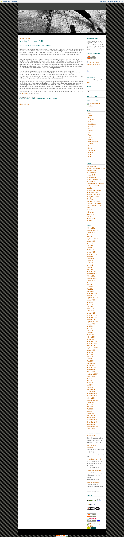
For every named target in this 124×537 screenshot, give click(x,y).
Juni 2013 (90, 243)
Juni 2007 (90, 380)
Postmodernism (93, 141)
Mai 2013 (90, 245)
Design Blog (91, 218)
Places (90, 135)
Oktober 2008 (91, 346)
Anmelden (103, 1)
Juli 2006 (90, 404)
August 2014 (91, 232)
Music (90, 128)
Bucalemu (25, 93)
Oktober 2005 (91, 424)
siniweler (15, 1)
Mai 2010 (90, 306)
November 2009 (92, 317)
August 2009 (91, 324)
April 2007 (90, 385)
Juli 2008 (90, 352)
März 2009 (90, 335)
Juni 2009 (90, 328)
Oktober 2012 (91, 256)
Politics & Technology (94, 205)
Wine (89, 155)
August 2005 (91, 428)
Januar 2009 (91, 339)
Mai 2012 (90, 267)
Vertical (90, 152)
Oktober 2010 (91, 295)
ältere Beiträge (24, 104)
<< (122, 1)
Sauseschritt (91, 175)
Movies (90, 126)
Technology (91, 150)
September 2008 (92, 348)
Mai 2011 (90, 285)
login (88, 82)
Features (91, 120)
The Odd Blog (91, 170)
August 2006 (91, 402)
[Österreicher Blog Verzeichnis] (96, 526)
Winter (90, 157)
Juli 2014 (90, 234)
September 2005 (92, 426)
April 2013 (90, 248)
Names (90, 131)
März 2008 (90, 361)
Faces (90, 117)
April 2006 (90, 411)
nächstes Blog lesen (114, 1)
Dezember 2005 (92, 420)
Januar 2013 (91, 252)
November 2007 (92, 370)
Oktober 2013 (91, 237)
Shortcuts (91, 146)
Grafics (90, 122)
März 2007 (90, 387)
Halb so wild (91, 436)
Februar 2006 (91, 415)
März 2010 (90, 309)
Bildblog (89, 216)
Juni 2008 (90, 354)
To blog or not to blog (93, 186)
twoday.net (6, 1)
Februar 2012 (91, 269)
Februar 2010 (91, 311)
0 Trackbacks (52, 98)
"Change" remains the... (94, 471)
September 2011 (92, 278)
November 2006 (92, 396)
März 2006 (90, 413)
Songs (90, 148)
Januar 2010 (91, 313)
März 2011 (90, 289)
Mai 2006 (90, 409)
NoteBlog (90, 199)
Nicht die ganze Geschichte (96, 168)
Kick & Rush (92, 124)
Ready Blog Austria (93, 197)
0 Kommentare (24, 98)
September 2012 (92, 258)
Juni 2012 (90, 265)
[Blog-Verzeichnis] (91, 519)
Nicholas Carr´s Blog (93, 194)
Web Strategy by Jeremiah (95, 184)
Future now (90, 212)
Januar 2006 (91, 418)
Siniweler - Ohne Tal (94, 38)
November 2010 (92, 293)
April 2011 (90, 287)
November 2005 (92, 422)
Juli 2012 (90, 263)
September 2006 (92, 400)
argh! (88, 208)
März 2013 (90, 250)
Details (90, 115)
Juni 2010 (90, 304)
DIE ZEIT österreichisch (94, 190)
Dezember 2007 (92, 367)
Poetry (90, 137)
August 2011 (91, 280)
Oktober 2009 (91, 319)
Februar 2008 (91, 363)
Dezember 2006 (92, 394)
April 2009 (90, 333)
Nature (90, 133)
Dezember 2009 (92, 315)
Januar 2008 (91, 365)
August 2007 (91, 376)
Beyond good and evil (94, 459)
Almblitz (89, 188)
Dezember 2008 (92, 341)
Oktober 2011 (91, 276)
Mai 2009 (90, 330)
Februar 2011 (91, 291)
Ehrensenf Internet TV (94, 203)
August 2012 (91, 261)
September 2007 (92, 374)
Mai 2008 (90, 357)
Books (90, 113)
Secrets (90, 144)
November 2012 (92, 254)
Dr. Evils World (91, 173)
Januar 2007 (91, 391)
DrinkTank (90, 221)
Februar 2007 (91, 389)
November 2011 (92, 274)
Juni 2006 (90, 407)
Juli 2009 (90, 326)
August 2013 (91, 241)
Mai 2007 (90, 383)
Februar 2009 (91, 337)
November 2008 (92, 343)
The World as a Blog (93, 201)
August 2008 (91, 350)
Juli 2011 (90, 282)
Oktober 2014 (91, 228)
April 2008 (90, 359)
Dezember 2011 (92, 271)
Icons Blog (90, 210)
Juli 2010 (90, 302)
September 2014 (92, 230)
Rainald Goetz (91, 177)
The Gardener (91, 166)
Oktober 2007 (91, 372)
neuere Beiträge (24, 38)
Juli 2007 (90, 378)
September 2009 (92, 322)
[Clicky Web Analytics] (61, 536)
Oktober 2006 (91, 398)
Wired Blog (90, 214)
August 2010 (91, 300)
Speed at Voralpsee (93, 482)
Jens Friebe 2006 (92, 192)
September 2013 (92, 239)
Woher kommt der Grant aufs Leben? (34, 46)
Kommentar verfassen (38, 98)
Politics (90, 139)
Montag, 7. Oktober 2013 (31, 41)
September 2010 (92, 298)
